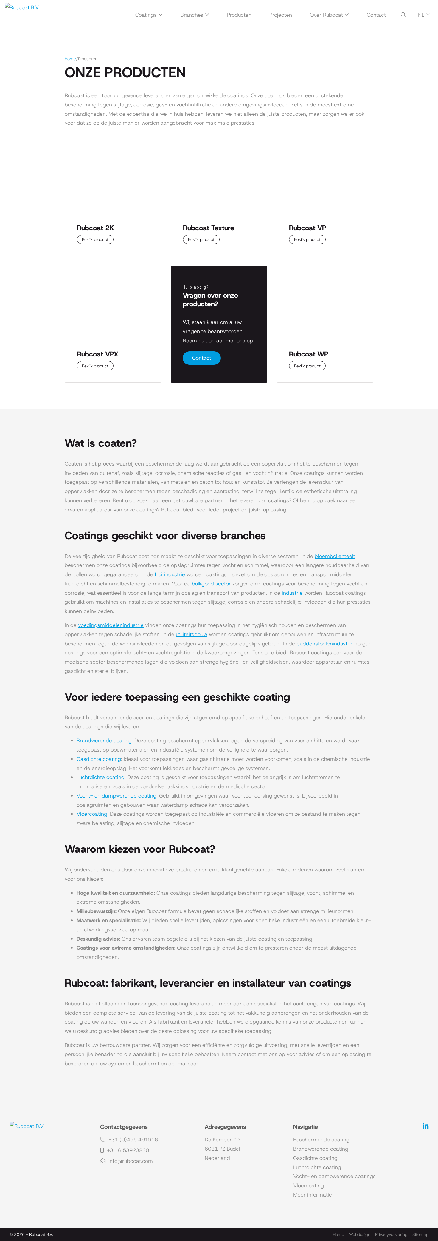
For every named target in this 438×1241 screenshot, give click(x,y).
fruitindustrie (170, 574)
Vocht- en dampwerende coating (116, 795)
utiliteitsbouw (191, 634)
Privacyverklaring (391, 1234)
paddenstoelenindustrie (325, 643)
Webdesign (359, 1234)
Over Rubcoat (326, 14)
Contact (376, 14)
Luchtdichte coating (101, 777)
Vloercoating (92, 813)
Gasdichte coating (99, 759)
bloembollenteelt (335, 556)
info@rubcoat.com (130, 1161)
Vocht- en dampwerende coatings (334, 1176)
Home (70, 59)
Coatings (146, 14)
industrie (292, 592)
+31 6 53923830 (127, 1150)
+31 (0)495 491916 (132, 1139)
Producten (239, 14)
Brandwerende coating (104, 740)
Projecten (280, 14)
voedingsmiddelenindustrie (111, 625)
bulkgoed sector (211, 583)
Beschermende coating (321, 1139)
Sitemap (420, 1234)
